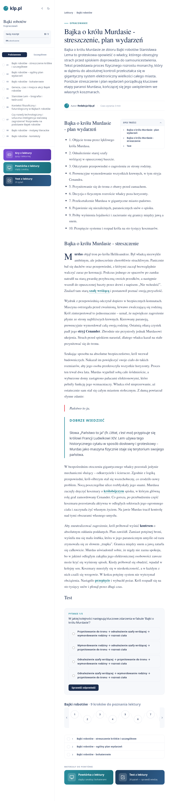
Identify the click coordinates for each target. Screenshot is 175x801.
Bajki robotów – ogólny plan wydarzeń (27, 74)
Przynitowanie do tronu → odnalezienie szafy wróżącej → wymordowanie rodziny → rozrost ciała (113, 633)
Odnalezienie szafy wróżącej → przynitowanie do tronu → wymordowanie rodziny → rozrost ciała (113, 661)
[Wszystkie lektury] (42, 8)
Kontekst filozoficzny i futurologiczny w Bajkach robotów (31, 107)
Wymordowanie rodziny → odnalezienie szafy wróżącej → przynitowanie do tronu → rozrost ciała (113, 647)
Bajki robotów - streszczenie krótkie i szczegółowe (32, 65)
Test (129, 146)
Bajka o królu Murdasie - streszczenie (140, 139)
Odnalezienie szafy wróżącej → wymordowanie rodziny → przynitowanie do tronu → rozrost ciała (113, 675)
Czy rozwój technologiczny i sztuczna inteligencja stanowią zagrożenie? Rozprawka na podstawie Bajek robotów (29, 119)
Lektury (68, 12)
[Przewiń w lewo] (66, 717)
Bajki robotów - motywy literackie (30, 130)
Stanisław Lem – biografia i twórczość (27, 98)
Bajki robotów (84, 12)
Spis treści (129, 122)
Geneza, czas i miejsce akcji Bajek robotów (31, 89)
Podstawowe (14, 54)
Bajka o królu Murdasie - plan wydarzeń (143, 131)
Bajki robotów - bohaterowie (28, 81)
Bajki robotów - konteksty (26, 136)
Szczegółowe (40, 54)
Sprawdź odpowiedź (84, 687)
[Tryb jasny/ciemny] (48, 8)
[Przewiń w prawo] (162, 717)
